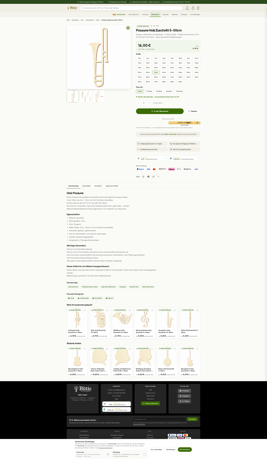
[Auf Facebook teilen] (148, 177)
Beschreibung (73, 186)
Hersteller (98, 186)
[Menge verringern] (138, 102)
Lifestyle (145, 14)
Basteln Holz (134, 287)
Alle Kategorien (84, 435)
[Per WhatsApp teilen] (143, 177)
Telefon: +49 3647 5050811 (116, 393)
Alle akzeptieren (185, 449)
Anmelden (192, 419)
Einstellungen (170, 449)
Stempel (184, 14)
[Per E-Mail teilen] (153, 177)
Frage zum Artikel (112, 186)
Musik (97, 20)
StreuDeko (98, 298)
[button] (184, 123)
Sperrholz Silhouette (108, 287)
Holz (82, 20)
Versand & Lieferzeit (117, 435)
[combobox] (133, 8)
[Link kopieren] (158, 177)
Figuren (110, 298)
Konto (193, 9)
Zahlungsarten (117, 437)
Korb (198, 9)
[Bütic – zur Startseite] (72, 8)
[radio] (139, 58)
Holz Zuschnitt (73, 287)
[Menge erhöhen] (149, 102)
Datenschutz (150, 396)
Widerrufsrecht (150, 393)
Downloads (86, 186)
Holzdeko (122, 287)
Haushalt (165, 14)
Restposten (119, 14)
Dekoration (155, 14)
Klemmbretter (134, 14)
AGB (150, 390)
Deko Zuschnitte (148, 287)
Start (68, 20)
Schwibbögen (195, 14)
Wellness (175, 14)
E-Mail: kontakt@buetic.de (116, 390)
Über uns (150, 435)
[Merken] (84, 310)
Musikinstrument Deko (90, 287)
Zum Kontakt (116, 396)
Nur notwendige (156, 449)
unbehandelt (90, 20)
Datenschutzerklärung (139, 424)
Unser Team (150, 437)
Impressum (150, 399)
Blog (116, 399)
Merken (187, 9)
